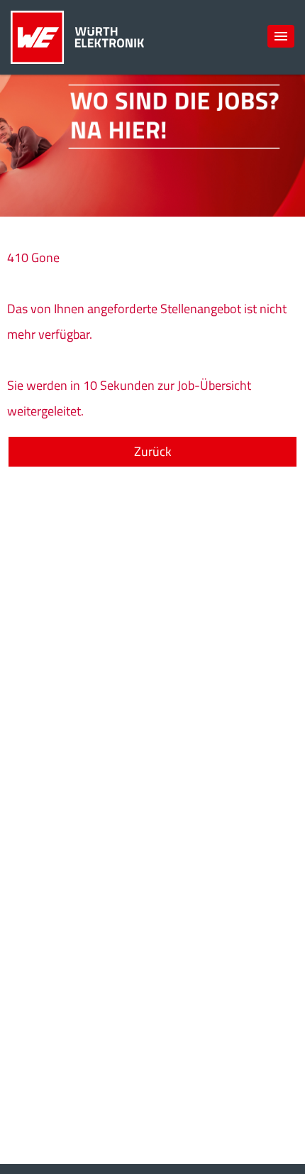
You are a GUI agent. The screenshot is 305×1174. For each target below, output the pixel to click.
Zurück (153, 451)
